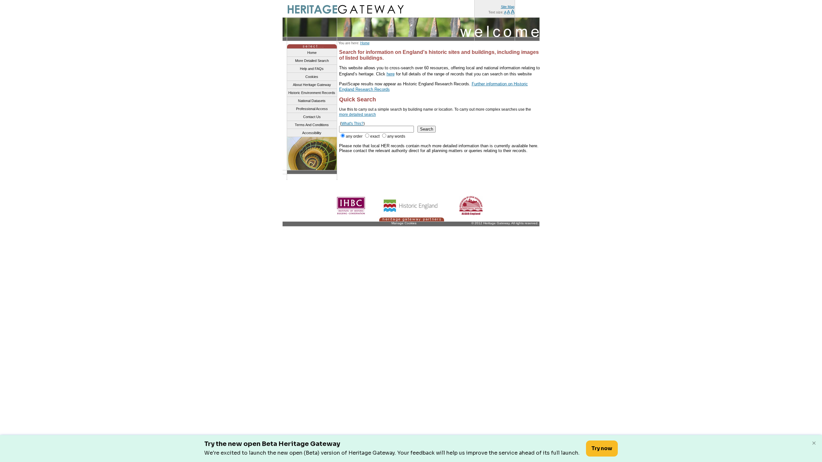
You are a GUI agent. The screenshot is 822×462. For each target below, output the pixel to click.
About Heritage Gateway (312, 85)
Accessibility (311, 133)
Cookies (311, 77)
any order (354, 136)
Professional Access (312, 109)
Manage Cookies (403, 223)
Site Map (507, 7)
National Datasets (312, 101)
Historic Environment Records (311, 93)
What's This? (352, 123)
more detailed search (357, 114)
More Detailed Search (312, 61)
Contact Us (312, 117)
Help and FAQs (312, 69)
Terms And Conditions (312, 125)
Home (365, 43)
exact (375, 136)
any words (396, 136)
